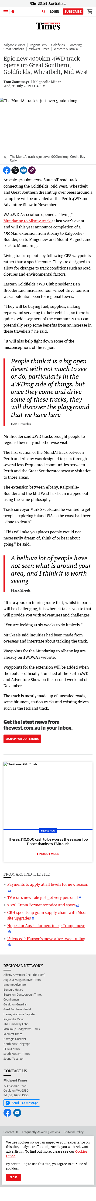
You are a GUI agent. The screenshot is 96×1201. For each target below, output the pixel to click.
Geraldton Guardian (15, 1004)
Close (13, 1177)
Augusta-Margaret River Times (22, 980)
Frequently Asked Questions (41, 1132)
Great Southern (13, 49)
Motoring (75, 45)
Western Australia (66, 49)
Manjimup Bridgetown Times (21, 1029)
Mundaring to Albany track (27, 221)
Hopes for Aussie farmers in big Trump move (46, 925)
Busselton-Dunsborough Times (22, 994)
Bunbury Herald (13, 989)
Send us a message (25, 1103)
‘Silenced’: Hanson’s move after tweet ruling (46, 938)
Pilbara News (11, 1049)
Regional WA (38, 45)
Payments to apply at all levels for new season (47, 884)
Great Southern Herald (17, 1009)
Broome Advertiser (15, 984)
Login (54, 11)
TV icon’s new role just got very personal (42, 897)
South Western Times (16, 1053)
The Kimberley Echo (15, 1024)
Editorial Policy (74, 1132)
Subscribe (73, 11)
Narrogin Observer (14, 1039)
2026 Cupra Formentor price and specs (41, 905)
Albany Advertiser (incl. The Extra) (24, 975)
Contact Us (10, 1132)
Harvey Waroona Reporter (19, 1014)
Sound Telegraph (13, 1058)
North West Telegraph (16, 1044)
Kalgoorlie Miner (14, 45)
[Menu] (5, 11)
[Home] (13, 11)
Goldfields (58, 45)
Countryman (11, 999)
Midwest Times (39, 49)
